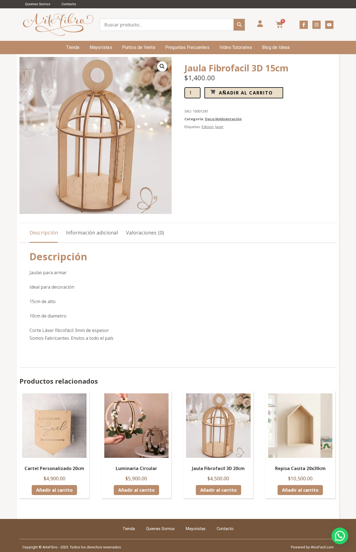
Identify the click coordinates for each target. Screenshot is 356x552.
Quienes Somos (37, 4)
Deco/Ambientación (223, 118)
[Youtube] (329, 24)
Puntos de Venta (138, 47)
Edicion (208, 126)
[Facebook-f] (303, 24)
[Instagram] (316, 24)
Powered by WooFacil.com (312, 547)
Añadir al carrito (246, 93)
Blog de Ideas (276, 47)
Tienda (73, 47)
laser (219, 126)
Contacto (68, 4)
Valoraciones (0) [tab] (145, 232)
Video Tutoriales (235, 47)
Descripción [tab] (43, 232)
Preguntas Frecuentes (187, 47)
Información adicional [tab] (92, 232)
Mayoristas (101, 47)
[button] (162, 66)
